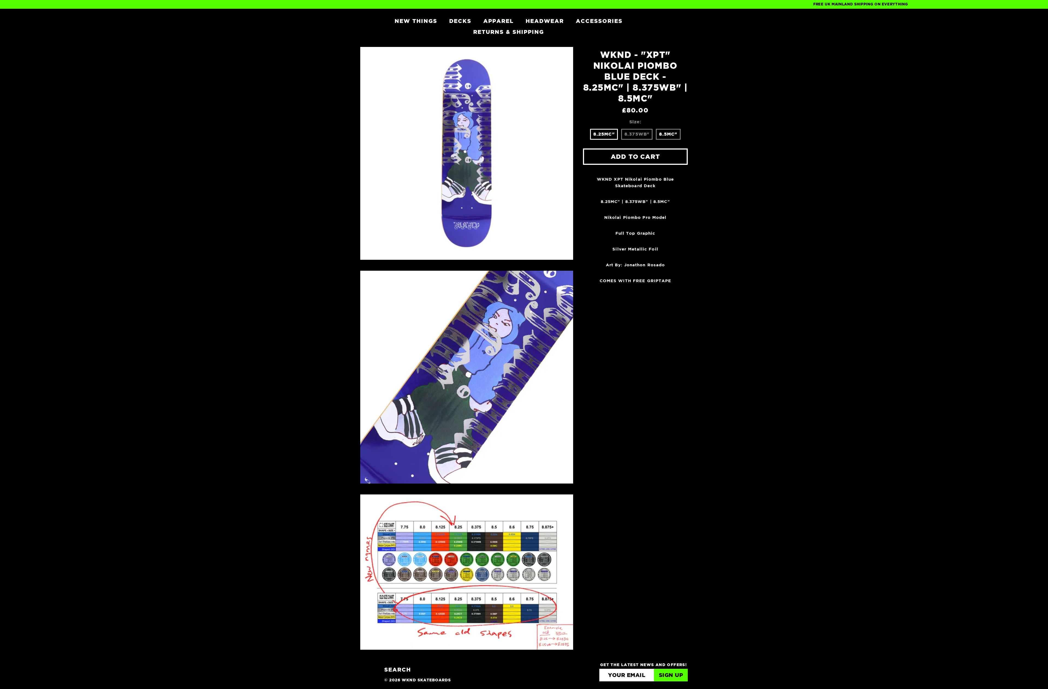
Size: (635, 122)
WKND (366, 21)
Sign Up (671, 675)
